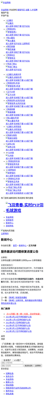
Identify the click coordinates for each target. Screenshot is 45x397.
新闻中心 (9, 223)
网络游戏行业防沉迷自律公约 (18, 388)
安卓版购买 (19, 193)
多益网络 (5, 10)
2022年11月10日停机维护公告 (18, 320)
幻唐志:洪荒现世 (14, 127)
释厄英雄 (11, 46)
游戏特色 (9, 226)
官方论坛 (26, 26)
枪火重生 (11, 38)
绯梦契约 (12, 170)
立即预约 (5, 234)
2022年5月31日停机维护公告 (18, 328)
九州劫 (11, 153)
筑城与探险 (12, 135)
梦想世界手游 (14, 161)
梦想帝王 (11, 55)
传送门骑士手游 (15, 187)
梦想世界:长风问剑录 (16, 101)
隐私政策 (9, 394)
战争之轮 (11, 144)
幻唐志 (10, 20)
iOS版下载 (28, 80)
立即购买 (26, 44)
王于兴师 (11, 92)
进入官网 (9, 26)
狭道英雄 (11, 109)
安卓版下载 (19, 80)
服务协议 (9, 391)
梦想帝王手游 (14, 179)
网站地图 (9, 385)
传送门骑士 (12, 64)
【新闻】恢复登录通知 (18, 298)
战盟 (27, 10)
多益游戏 (9, 217)
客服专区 (21, 10)
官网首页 (9, 220)
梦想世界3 (11, 29)
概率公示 (9, 382)
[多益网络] (6, 3)
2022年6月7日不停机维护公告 (18, 326)
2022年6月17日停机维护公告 (18, 323)
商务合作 (9, 376)
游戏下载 (18, 26)
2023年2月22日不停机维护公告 (19, 317)
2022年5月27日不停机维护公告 (19, 331)
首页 (15, 246)
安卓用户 (7, 360)
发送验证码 (28, 366)
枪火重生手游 (13, 118)
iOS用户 (17, 360)
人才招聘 (33, 10)
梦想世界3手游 (13, 83)
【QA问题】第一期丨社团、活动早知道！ (23, 314)
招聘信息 (9, 374)
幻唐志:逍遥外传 (14, 74)
